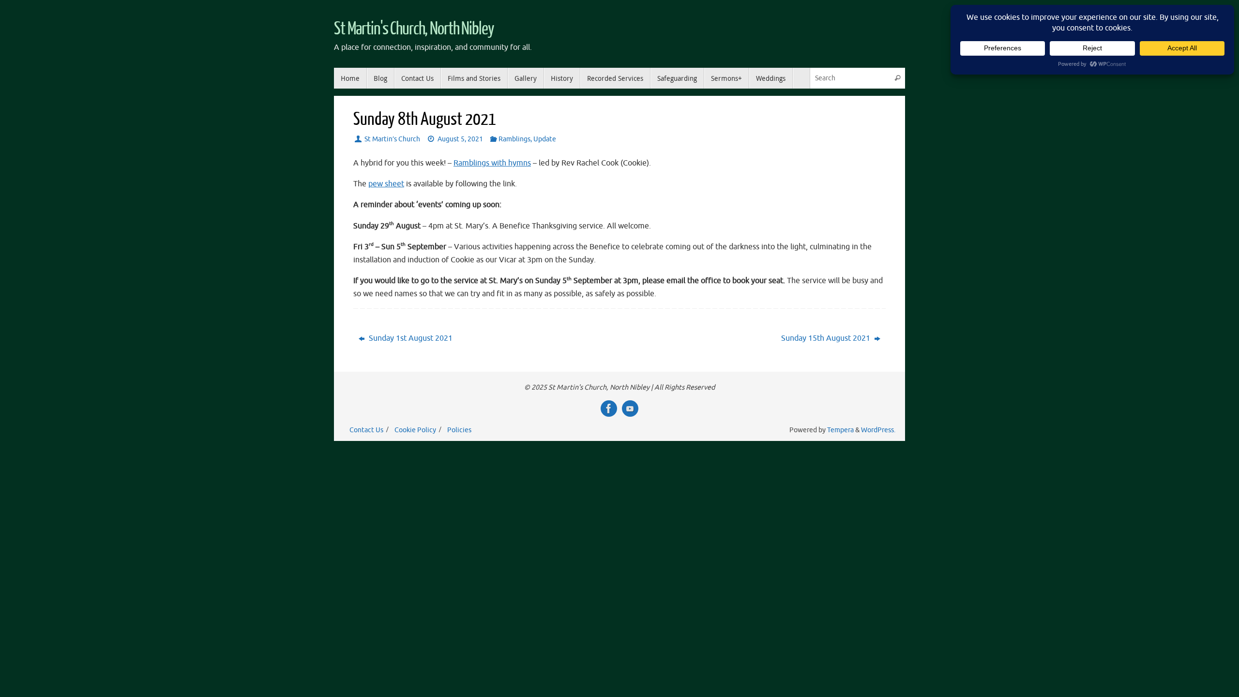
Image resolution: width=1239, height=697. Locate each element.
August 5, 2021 (460, 139)
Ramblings (514, 139)
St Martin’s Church (392, 139)
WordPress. (878, 429)
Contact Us (366, 429)
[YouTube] (630, 408)
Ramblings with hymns (492, 163)
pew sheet (386, 184)
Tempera (840, 429)
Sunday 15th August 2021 (826, 338)
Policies (459, 429)
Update (544, 139)
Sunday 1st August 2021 (410, 338)
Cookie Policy (415, 429)
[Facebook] (609, 408)
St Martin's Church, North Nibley (414, 29)
